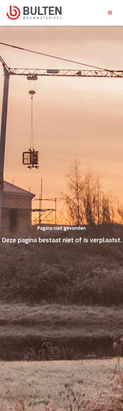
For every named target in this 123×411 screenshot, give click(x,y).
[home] (34, 13)
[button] (110, 13)
